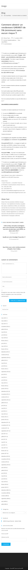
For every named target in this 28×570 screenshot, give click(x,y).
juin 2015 (3, 343)
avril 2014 (3, 366)
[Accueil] (1, 15)
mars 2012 (3, 414)
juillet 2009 (3, 504)
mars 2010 (3, 481)
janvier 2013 (4, 388)
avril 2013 (3, 380)
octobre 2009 (4, 495)
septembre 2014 (5, 357)
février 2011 (4, 450)
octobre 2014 (4, 354)
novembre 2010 (5, 459)
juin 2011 (3, 439)
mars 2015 (3, 346)
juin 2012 (3, 405)
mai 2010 (3, 476)
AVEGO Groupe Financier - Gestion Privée (12, 521)
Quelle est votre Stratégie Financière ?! (14, 237)
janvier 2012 (4, 419)
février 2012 (4, 416)
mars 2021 (3, 318)
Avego (4, 6)
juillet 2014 (3, 360)
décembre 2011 (4, 422)
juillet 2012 (3, 402)
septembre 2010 (5, 464)
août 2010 (3, 467)
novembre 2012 (5, 394)
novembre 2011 (5, 425)
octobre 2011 (4, 428)
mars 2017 (3, 323)
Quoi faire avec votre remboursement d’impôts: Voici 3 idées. (14, 248)
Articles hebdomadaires (9, 40)
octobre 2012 (4, 397)
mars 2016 (3, 337)
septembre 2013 (5, 371)
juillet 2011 (3, 436)
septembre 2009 (5, 498)
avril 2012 (3, 411)
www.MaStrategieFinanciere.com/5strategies (9, 63)
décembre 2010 (4, 456)
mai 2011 (3, 442)
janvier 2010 (4, 487)
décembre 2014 (4, 352)
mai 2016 (3, 332)
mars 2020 (3, 321)
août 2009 (3, 501)
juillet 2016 (3, 329)
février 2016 (4, 340)
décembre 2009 (4, 490)
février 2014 (4, 368)
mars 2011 (3, 447)
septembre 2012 (5, 400)
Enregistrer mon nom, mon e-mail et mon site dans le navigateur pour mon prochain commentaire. (13, 294)
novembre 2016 (5, 326)
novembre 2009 (5, 493)
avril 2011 (3, 445)
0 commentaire (7, 44)
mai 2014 (3, 363)
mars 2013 (3, 383)
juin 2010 (3, 473)
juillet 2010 (3, 470)
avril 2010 (3, 479)
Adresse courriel (5, 537)
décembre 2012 (4, 391)
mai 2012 (3, 408)
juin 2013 (3, 374)
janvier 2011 (4, 453)
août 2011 (3, 433)
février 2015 (4, 349)
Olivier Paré (6, 38)
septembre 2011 (5, 431)
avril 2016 (3, 335)
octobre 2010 (4, 462)
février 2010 (4, 484)
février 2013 (4, 385)
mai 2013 (3, 377)
